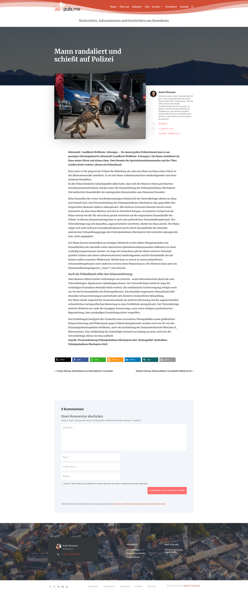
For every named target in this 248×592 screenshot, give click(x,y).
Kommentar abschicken (167, 490)
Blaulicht (162, 123)
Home (113, 7)
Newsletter (171, 7)
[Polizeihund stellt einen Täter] (100, 138)
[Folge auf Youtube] (63, 587)
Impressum (170, 552)
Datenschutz (109, 586)
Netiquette (125, 586)
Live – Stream (152, 7)
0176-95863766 (71, 554)
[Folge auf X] (54, 587)
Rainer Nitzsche (192, 585)
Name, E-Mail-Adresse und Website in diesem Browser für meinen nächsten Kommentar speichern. (106, 484)
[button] (63, 359)
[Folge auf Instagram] (58, 587)
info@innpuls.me (173, 549)
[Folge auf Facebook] (50, 587)
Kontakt (184, 7)
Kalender (137, 7)
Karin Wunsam (167, 92)
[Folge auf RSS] (67, 587)
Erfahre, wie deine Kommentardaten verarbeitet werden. (140, 504)
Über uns (124, 7)
